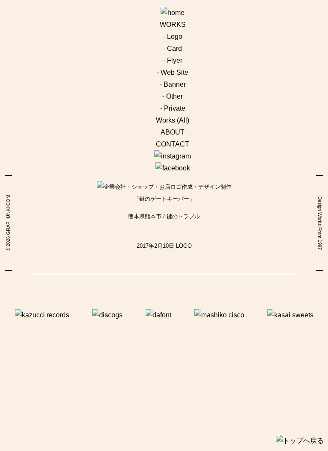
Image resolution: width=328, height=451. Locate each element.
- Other (172, 96)
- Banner (173, 84)
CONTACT (172, 144)
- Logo (172, 36)
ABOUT (172, 132)
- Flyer (172, 60)
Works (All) (172, 120)
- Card (172, 48)
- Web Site (172, 72)
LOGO (184, 246)
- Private (172, 108)
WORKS (173, 24)
